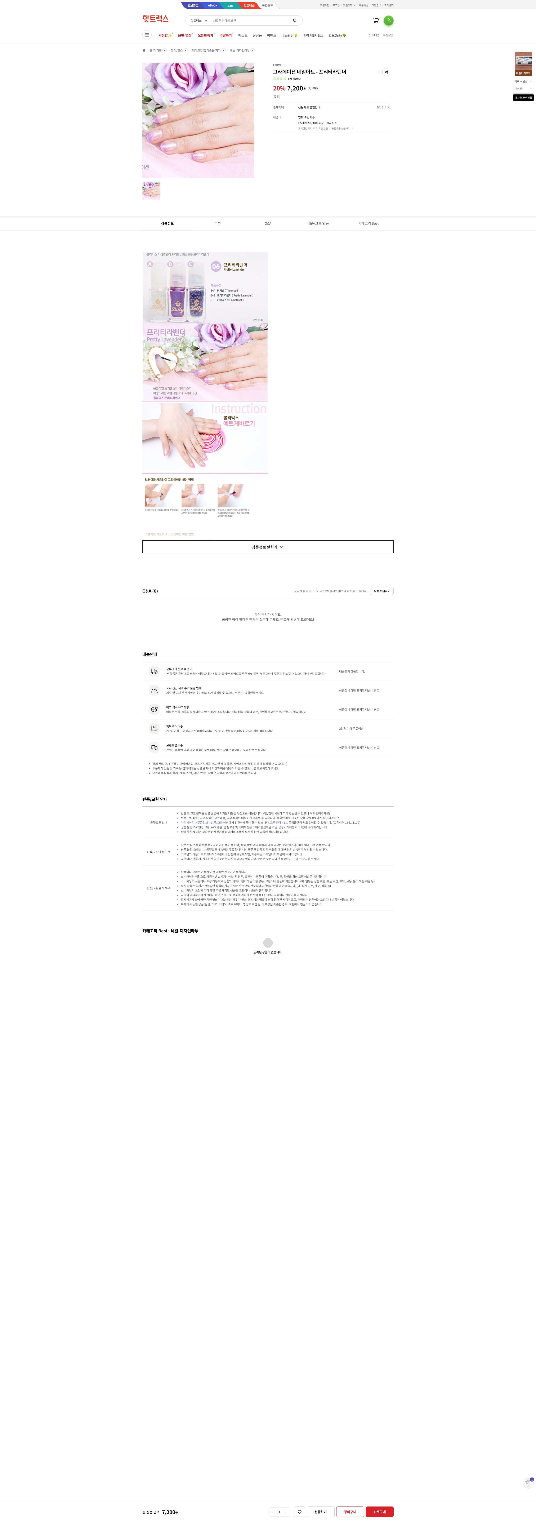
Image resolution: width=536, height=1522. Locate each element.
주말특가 (226, 35)
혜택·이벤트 (521, 81)
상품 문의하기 (382, 591)
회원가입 (324, 5)
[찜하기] (299, 1512)
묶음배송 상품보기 (340, 128)
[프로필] (389, 20)
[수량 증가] (285, 1512)
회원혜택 (347, 5)
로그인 (336, 5)
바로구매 (380, 1511)
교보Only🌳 (337, 35)
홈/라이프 (156, 50)
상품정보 (167, 223)
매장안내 (376, 5)
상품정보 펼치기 (264, 547)
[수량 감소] (274, 1512)
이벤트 (271, 35)
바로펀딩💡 (289, 35)
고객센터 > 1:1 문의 (282, 822)
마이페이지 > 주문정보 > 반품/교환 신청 (205, 822)
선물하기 (320, 1511)
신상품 (257, 35)
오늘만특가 (205, 35)
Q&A (268, 223)
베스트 (243, 35)
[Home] (144, 50)
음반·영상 (184, 35)
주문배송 (363, 5)
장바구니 (350, 1511)
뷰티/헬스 (177, 50)
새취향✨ (165, 35)
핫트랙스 (196, 20)
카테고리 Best (368, 223)
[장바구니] (375, 20)
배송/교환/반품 (318, 223)
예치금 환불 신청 (523, 97)
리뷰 (218, 223)
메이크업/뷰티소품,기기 (206, 50)
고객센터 (389, 5)
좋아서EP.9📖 (313, 35)
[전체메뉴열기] (147, 34)
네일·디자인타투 (240, 50)
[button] (386, 72)
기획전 (518, 88)
